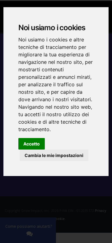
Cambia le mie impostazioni (54, 155)
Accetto (31, 143)
